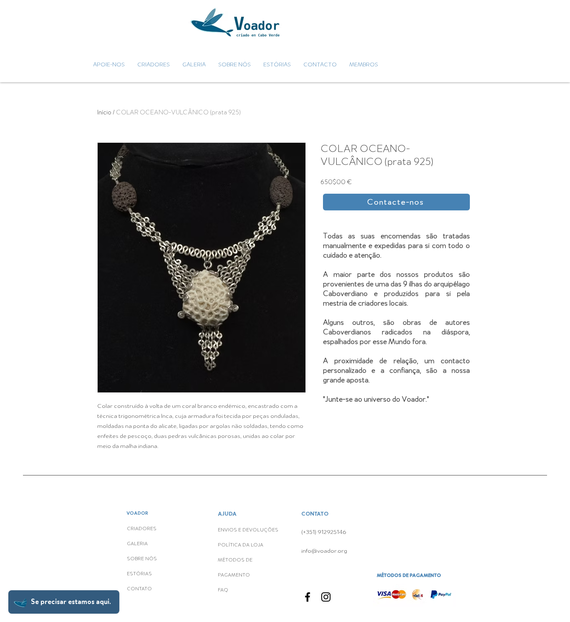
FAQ (223, 590)
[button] (396, 202)
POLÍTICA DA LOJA (241, 545)
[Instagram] (326, 597)
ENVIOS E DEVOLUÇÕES (248, 530)
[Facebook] (307, 597)
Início (104, 112)
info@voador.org (324, 551)
